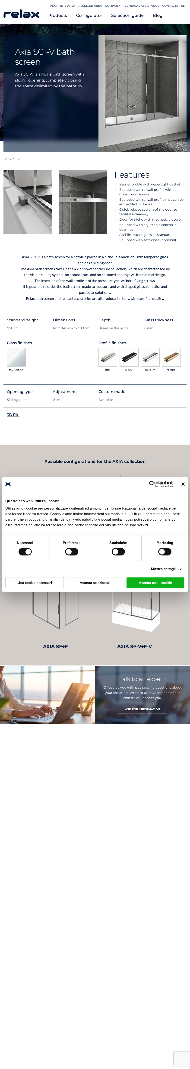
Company (112, 5)
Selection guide (127, 15)
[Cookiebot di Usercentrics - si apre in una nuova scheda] (152, 484)
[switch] (71, 552)
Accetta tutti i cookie (155, 582)
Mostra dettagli (163, 569)
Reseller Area (90, 5)
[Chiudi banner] (183, 484)
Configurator (89, 15)
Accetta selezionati (95, 582)
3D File (13, 415)
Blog (157, 15)
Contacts (170, 5)
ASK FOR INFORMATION (142, 709)
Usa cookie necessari (35, 582)
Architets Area (62, 5)
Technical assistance (141, 5)
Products (57, 15)
